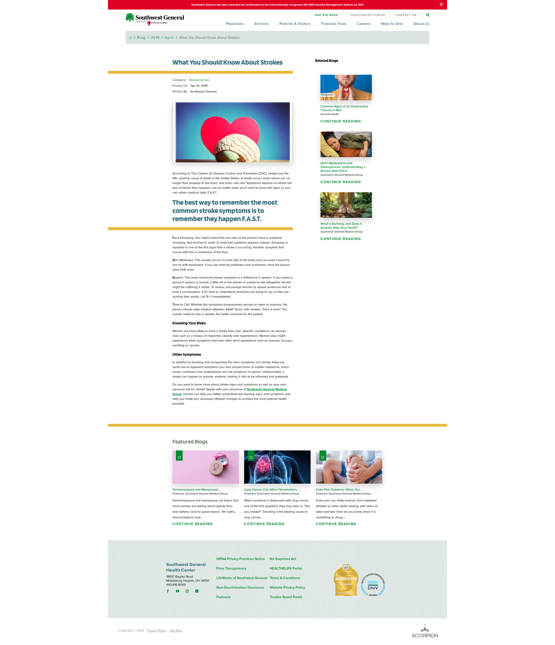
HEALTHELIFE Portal (368, 15)
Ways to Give (392, 24)
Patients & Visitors (295, 24)
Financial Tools (333, 24)
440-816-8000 (326, 15)
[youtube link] (180, 591)
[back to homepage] (130, 37)
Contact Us (405, 15)
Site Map (176, 630)
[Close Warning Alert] (441, 4)
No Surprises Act (283, 559)
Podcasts (223, 597)
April (169, 38)
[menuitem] (235, 26)
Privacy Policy (157, 630)
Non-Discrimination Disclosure (240, 587)
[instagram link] (190, 591)
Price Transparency (231, 568)
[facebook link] (170, 591)
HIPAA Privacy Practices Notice (240, 559)
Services (261, 24)
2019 (155, 38)
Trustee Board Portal (286, 597)
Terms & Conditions (285, 578)
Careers (363, 24)
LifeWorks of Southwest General (241, 578)
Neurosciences (199, 80)
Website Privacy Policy (287, 587)
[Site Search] (427, 15)
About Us (421, 24)
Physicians (235, 24)
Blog (141, 38)
